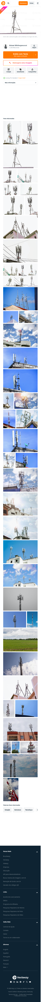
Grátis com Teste (20, 55)
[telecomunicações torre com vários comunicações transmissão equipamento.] (8, 846)
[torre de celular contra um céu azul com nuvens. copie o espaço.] (20, 934)
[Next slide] (33, 978)
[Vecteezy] (3, 3)
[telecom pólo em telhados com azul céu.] (14, 864)
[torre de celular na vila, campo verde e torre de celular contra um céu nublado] (20, 778)
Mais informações (10, 82)
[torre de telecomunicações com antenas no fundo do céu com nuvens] (8, 758)
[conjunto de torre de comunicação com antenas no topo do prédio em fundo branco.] (20, 331)
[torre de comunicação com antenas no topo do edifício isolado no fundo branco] (12, 131)
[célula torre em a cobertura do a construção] (20, 885)
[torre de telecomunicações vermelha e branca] (10, 957)
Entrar (31, 3)
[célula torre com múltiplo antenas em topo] (20, 720)
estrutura (17, 978)
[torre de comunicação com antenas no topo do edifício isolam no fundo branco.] (20, 284)
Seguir (34, 47)
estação (7, 978)
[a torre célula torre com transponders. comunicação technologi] (14, 741)
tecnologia (29, 978)
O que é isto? (21, 78)
